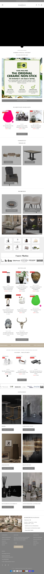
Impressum (4, 541)
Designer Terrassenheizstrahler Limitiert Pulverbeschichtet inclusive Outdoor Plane (8, 288)
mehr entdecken (7, 429)
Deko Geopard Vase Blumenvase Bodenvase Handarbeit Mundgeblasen (36, 288)
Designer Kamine (11, 210)
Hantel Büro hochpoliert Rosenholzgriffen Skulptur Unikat (22, 372)
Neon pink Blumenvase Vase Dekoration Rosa (8, 126)
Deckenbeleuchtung (32, 231)
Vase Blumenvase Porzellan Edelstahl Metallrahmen (22, 310)
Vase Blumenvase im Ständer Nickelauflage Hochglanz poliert (22, 126)
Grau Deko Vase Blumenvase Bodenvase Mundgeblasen (36, 126)
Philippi (22, 124)
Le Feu (8, 285)
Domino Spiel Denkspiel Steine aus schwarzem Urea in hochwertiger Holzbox (36, 372)
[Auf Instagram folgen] (5, 565)
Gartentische (29, 162)
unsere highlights (22, 339)
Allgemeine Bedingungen (6, 537)
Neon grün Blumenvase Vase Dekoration (36, 310)
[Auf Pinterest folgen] (8, 565)
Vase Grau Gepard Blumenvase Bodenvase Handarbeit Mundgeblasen (22, 288)
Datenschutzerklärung (6, 539)
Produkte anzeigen (22, 100)
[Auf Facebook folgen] (2, 565)
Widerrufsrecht (4, 543)
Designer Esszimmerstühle (32, 210)
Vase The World (8, 124)
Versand (3, 544)
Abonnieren (18, 546)
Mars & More (8, 331)
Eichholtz (8, 308)
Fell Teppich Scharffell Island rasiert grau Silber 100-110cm (8, 333)
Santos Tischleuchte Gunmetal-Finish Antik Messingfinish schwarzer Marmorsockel (8, 311)
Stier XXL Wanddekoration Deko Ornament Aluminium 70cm (22, 333)
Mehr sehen (22, 379)
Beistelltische (12, 231)
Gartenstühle (9, 182)
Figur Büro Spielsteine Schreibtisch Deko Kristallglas (8, 372)
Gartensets (8, 162)
